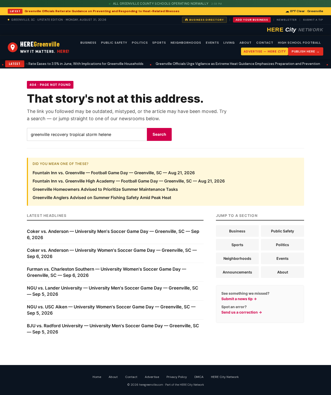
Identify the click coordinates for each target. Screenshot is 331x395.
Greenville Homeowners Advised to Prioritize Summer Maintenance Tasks (105, 189)
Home (97, 377)
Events (282, 258)
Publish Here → (306, 51)
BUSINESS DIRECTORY (206, 19)
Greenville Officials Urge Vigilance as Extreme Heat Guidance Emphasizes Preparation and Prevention (232, 64)
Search (159, 134)
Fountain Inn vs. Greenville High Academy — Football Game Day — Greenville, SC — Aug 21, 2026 (129, 181)
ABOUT (245, 43)
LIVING (229, 43)
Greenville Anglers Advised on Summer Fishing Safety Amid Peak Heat (102, 197)
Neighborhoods (237, 258)
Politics (282, 244)
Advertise (152, 377)
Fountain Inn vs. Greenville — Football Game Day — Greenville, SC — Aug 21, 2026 (114, 172)
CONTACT (264, 43)
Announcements (237, 272)
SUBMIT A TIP (313, 19)
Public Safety (282, 231)
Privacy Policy (177, 377)
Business (237, 231)
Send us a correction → (241, 312)
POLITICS (140, 43)
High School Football (299, 43)
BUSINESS (88, 43)
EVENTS (212, 43)
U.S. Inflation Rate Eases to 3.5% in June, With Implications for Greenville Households (70, 64)
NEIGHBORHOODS (186, 43)
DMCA (199, 377)
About (282, 272)
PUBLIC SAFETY (114, 43)
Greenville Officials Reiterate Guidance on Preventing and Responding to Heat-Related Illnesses (102, 11)
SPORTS (159, 43)
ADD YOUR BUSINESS (252, 19)
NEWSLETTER (287, 19)
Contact (131, 377)
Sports (237, 244)
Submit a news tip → (239, 299)
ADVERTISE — (264, 51)
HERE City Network (225, 377)
